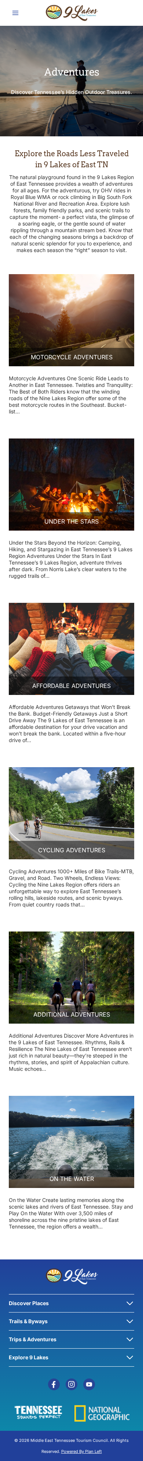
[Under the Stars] (71, 484)
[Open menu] (15, 12)
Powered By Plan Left (81, 1451)
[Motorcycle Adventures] (71, 320)
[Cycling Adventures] (71, 813)
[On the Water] (71, 1142)
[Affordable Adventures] (71, 649)
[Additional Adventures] (71, 978)
